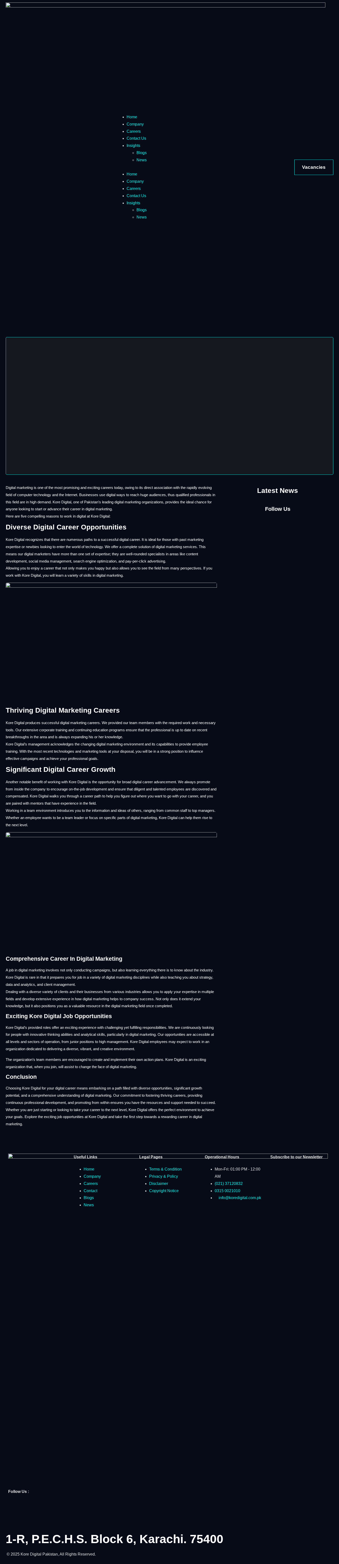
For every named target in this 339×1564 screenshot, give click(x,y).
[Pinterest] (14, 1521)
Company (135, 124)
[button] (170, 167)
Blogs (141, 153)
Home (132, 117)
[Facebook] (262, 523)
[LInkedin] (293, 523)
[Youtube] (54, 1506)
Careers (134, 131)
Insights (133, 145)
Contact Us (136, 138)
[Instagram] (277, 523)
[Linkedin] (41, 1506)
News (141, 160)
